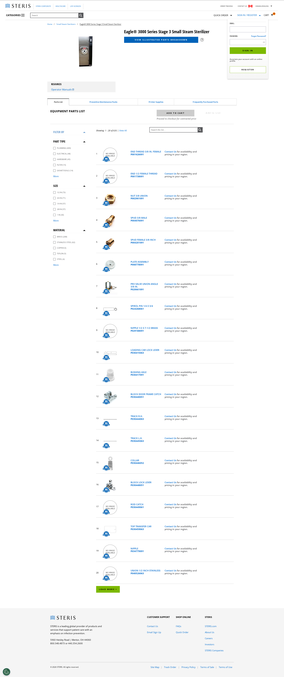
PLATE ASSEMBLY (140, 263)
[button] (80, 15)
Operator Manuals (61, 89)
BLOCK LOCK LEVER (141, 484)
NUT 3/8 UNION (139, 197)
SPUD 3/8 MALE (139, 219)
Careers (209, 638)
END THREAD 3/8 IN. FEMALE (146, 153)
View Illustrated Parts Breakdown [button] (161, 39)
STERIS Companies (214, 650)
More (56, 176)
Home (49, 24)
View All (123, 130)
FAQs (178, 626)
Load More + (108, 589)
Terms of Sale (207, 667)
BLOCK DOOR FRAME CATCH (146, 395)
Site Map (155, 667)
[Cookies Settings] (6, 672)
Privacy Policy (188, 667)
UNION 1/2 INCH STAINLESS (145, 572)
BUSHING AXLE (138, 373)
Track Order (170, 667)
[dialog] (248, 49)
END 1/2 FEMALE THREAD (144, 175)
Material (59, 230)
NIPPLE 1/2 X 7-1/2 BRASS (144, 329)
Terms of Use (225, 667)
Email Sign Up (154, 632)
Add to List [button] (213, 113)
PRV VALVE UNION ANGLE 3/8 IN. (144, 287)
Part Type (59, 141)
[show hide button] (264, 42)
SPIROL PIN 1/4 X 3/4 (142, 307)
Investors (209, 644)
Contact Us (242, 6)
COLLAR (137, 462)
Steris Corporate (43, 6)
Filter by (58, 132)
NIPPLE (137, 550)
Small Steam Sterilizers (66, 24)
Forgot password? (258, 36)
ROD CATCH (137, 506)
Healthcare (60, 6)
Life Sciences (75, 6)
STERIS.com (211, 626)
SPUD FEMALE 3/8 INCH (143, 241)
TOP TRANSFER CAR (141, 528)
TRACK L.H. (137, 439)
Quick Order (182, 632)
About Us (209, 632)
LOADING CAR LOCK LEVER (145, 351)
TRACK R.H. (137, 417)
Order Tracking (226, 6)
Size (55, 186)
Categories (13, 15)
